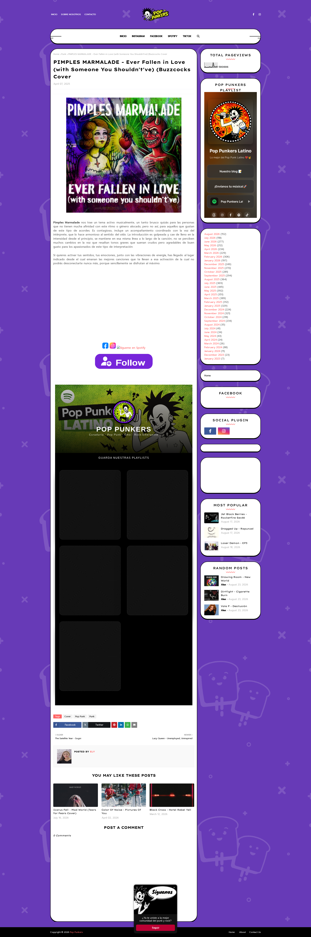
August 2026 (212, 234)
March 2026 (211, 253)
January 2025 (212, 306)
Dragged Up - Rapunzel (237, 528)
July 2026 (210, 238)
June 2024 (210, 332)
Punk (63, 54)
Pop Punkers (76, 932)
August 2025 (212, 279)
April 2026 (210, 249)
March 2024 (211, 343)
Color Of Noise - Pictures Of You (121, 811)
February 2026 (213, 257)
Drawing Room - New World (236, 579)
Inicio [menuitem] (123, 36)
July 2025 (209, 283)
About (242, 932)
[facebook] (253, 14)
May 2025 (210, 291)
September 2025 (214, 276)
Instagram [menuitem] (138, 36)
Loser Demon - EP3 (234, 543)
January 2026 (212, 260)
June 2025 (210, 287)
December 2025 (214, 264)
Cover (67, 716)
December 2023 (214, 355)
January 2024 (212, 351)
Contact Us (255, 932)
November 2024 (214, 313)
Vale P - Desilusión (234, 606)
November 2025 (214, 268)
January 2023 (212, 359)
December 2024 (214, 309)
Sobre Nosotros (71, 14)
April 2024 (210, 340)
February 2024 (213, 347)
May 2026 (210, 245)
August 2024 (212, 325)
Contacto (90, 14)
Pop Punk (80, 716)
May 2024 (210, 336)
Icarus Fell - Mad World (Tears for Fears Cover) (74, 811)
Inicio (54, 14)
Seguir (155, 927)
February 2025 (213, 302)
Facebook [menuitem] (156, 36)
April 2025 (210, 294)
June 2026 (210, 242)
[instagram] (259, 14)
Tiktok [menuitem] (187, 36)
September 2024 (214, 321)
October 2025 (213, 272)
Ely (92, 751)
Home (56, 54)
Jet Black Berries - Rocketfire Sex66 (234, 516)
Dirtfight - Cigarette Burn (235, 593)
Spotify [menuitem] (172, 36)
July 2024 (209, 328)
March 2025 (211, 298)
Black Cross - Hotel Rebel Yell (170, 809)
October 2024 (213, 317)
